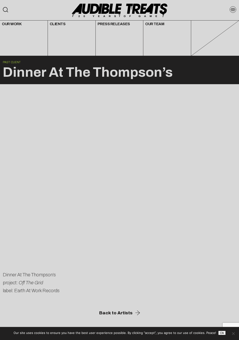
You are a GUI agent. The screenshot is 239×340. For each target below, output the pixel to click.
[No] (233, 333)
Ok (222, 333)
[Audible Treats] (119, 10)
